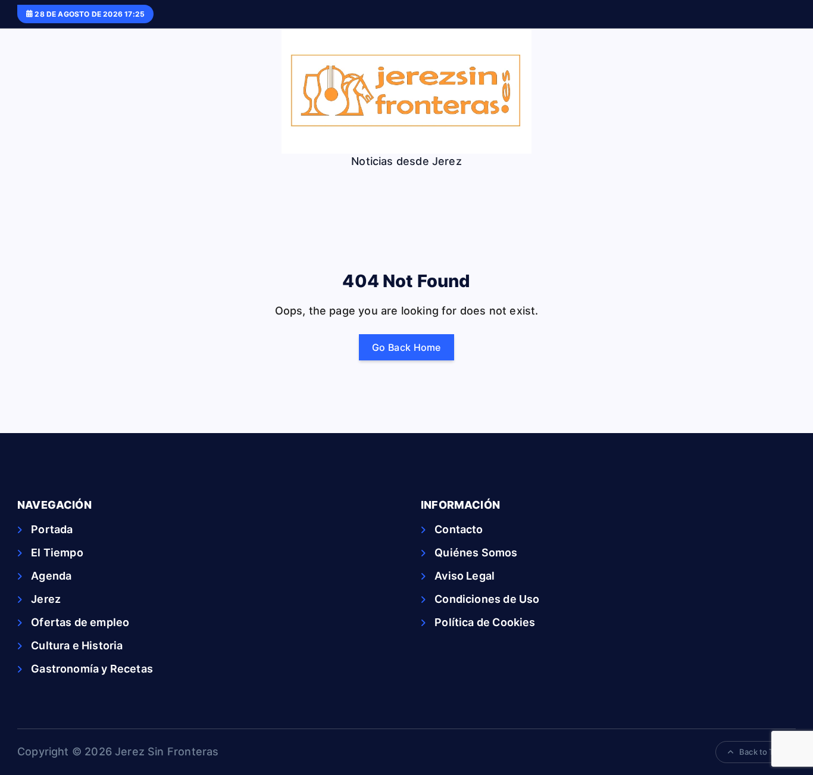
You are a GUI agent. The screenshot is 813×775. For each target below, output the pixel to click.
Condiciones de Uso (486, 599)
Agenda (51, 575)
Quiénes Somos (475, 552)
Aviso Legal (464, 575)
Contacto (458, 529)
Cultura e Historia (77, 645)
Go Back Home (406, 347)
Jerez (46, 599)
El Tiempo (57, 552)
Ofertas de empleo (80, 622)
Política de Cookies (484, 622)
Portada (52, 529)
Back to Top (761, 752)
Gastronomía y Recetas (92, 668)
